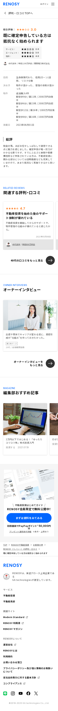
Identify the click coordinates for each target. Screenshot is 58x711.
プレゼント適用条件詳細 (20, 531)
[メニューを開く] (53, 4)
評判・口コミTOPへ (20, 13)
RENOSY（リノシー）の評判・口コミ (20, 549)
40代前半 (12, 63)
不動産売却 (9, 601)
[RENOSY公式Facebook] (28, 693)
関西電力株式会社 (42, 63)
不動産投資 (9, 595)
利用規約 (8, 656)
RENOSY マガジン (13, 628)
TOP (5, 544)
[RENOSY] (29, 565)
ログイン (44, 4)
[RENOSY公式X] (36, 693)
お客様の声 (38, 544)
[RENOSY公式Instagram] (13, 693)
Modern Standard (13, 617)
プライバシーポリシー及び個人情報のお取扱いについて (28, 670)
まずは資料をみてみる (29, 518)
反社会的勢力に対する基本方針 (19, 677)
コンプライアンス (12, 683)
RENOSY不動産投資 (20, 544)
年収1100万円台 (25, 63)
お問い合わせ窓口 (12, 662)
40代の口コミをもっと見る (27, 260)
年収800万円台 (28, 244)
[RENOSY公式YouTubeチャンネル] (21, 693)
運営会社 (8, 644)
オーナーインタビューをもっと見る (28, 363)
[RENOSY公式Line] (5, 693)
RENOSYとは (10, 650)
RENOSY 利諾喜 (11, 623)
